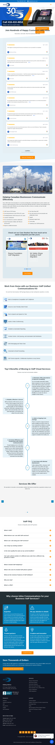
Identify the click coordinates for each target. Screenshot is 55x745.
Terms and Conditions (30, 742)
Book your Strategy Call (27, 157)
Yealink (4, 707)
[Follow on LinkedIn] (20, 732)
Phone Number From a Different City (36, 687)
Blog (30, 711)
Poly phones (5, 705)
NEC (4, 704)
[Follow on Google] (32, 732)
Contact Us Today (27, 652)
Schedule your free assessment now (13, 668)
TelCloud (5, 700)
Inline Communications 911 (19, 742)
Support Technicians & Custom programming (38, 702)
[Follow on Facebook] (23, 732)
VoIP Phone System (33, 682)
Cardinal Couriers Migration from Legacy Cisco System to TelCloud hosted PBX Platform (38, 256)
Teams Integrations (33, 689)
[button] (51, 252)
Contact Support (32, 700)
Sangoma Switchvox (7, 702)
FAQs (30, 705)
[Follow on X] (29, 732)
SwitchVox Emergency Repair (35, 709)
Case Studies (27, 273)
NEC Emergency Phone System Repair (37, 707)
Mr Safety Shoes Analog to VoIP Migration (14, 255)
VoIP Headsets (6, 709)
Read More (12, 260)
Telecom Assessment (33, 680)
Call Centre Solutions (33, 684)
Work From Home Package (34, 685)
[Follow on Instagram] (26, 732)
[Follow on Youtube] (34, 732)
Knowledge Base (32, 704)
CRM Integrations (32, 691)
